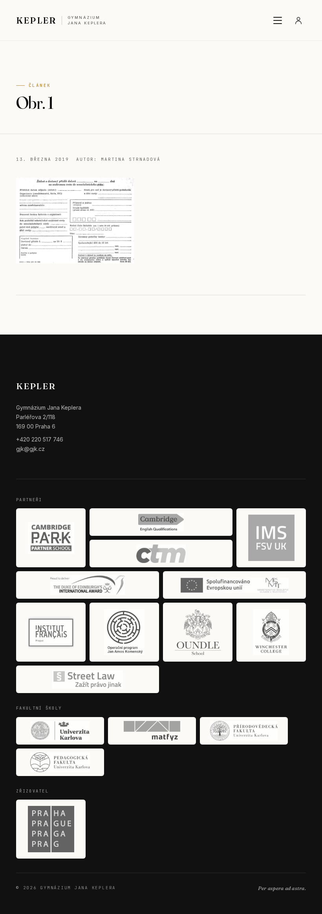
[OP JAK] (124, 632)
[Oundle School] (197, 632)
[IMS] (271, 537)
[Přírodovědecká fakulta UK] (244, 731)
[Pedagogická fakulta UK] (60, 762)
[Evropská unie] (234, 585)
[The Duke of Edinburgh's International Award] (87, 585)
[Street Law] (87, 679)
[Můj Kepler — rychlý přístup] (298, 20)
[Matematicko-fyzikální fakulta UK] (152, 731)
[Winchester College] (271, 632)
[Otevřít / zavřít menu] (277, 20)
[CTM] (161, 553)
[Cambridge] (161, 522)
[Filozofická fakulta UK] (60, 731)
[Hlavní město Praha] (51, 829)
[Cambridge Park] (51, 537)
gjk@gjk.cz (30, 448)
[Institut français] (51, 632)
